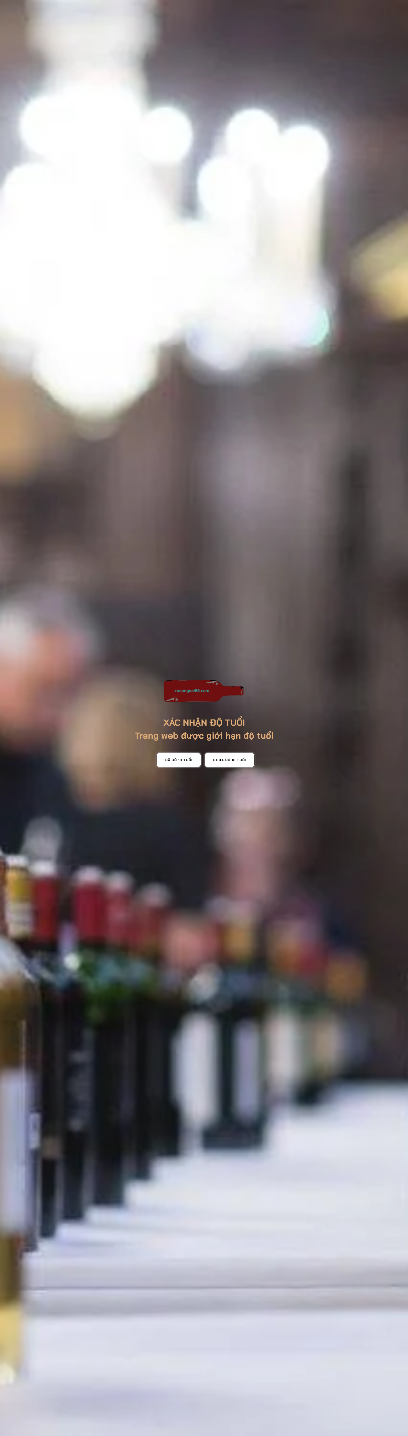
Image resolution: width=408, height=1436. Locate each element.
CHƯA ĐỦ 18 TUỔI (229, 760)
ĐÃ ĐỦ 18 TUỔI (178, 760)
